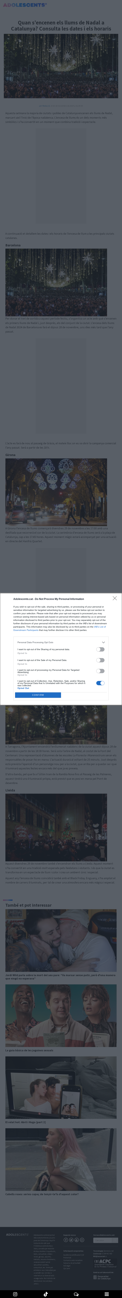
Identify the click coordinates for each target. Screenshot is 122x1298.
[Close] (116, 599)
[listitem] (61, 642)
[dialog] (61, 649)
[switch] (100, 649)
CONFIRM (38, 695)
